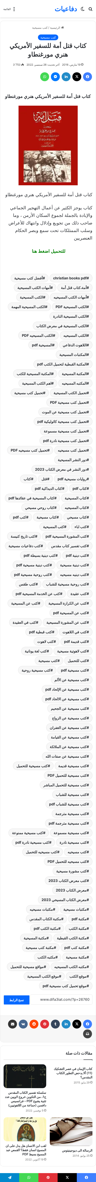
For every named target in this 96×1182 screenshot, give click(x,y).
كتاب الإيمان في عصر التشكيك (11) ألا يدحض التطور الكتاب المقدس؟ (73, 1073)
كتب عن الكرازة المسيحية (67, 603)
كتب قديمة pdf (75, 641)
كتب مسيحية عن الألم (70, 680)
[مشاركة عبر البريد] (12, 1024)
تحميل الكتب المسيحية (70, 393)
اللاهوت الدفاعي (75, 345)
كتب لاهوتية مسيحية (72, 651)
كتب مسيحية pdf (74, 670)
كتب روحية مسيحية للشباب (66, 584)
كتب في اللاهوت (75, 632)
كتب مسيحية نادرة (73, 842)
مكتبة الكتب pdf (46, 928)
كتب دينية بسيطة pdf (39, 555)
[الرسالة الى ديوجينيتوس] (71, 1131)
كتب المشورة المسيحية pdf (66, 536)
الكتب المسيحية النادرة (70, 316)
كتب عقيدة (79, 593)
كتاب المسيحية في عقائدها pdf (31, 498)
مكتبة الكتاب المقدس (45, 919)
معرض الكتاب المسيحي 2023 (64, 900)
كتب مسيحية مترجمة (71, 813)
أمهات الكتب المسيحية (33, 287)
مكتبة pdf (79, 919)
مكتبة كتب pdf (75, 947)
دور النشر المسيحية (72, 460)
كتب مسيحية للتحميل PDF (67, 775)
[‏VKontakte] (23, 1024)
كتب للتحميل (77, 660)
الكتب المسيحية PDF (71, 307)
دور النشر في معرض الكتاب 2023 (61, 469)
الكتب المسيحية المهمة (28, 307)
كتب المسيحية (53, 526)
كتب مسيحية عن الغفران (68, 727)
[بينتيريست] (44, 1024)
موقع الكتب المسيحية (43, 976)
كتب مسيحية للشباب (71, 794)
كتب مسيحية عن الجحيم (69, 708)
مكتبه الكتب (46, 957)
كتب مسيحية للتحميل (32, 766)
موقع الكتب (78, 976)
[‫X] (76, 76)
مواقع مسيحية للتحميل (27, 966)
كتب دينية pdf (76, 555)
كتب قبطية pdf (40, 632)
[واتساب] (44, 76)
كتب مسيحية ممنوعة (27, 833)
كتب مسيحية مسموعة (70, 833)
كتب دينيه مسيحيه (73, 574)
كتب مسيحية (40, 27)
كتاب (27, 479)
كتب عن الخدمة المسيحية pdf (38, 593)
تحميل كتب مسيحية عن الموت (64, 412)
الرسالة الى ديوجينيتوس (77, 1150)
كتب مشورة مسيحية (71, 871)
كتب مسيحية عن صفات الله (66, 756)
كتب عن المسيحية (24, 603)
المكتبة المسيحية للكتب (34, 373)
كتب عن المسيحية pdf (70, 613)
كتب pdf (19, 517)
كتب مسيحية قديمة (72, 766)
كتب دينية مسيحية (73, 565)
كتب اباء (81, 526)
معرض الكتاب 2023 (71, 890)
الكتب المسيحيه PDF (37, 335)
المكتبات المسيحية (73, 354)
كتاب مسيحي (77, 517)
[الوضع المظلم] (82, 10)
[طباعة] (87, 1033)
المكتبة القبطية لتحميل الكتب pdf (62, 364)
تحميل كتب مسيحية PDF (68, 402)
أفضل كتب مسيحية (28, 278)
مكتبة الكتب (78, 928)
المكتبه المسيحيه (74, 383)
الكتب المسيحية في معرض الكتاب (61, 326)
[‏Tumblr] (55, 1024)
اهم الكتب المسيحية (36, 383)
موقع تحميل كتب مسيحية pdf (65, 986)
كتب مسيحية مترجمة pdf (68, 823)
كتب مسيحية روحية (36, 670)
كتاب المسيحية (76, 498)
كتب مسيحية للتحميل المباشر (65, 785)
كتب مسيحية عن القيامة (69, 737)
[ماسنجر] (55, 76)
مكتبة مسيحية (76, 957)
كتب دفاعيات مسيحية (24, 546)
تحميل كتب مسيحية (28, 393)
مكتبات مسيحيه (41, 909)
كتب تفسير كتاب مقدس (69, 546)
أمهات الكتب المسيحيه (70, 297)
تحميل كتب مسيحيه (72, 450)
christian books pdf (70, 278)
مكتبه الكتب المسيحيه (70, 966)
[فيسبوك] (87, 76)
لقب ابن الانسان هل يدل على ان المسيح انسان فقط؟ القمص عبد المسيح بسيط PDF (26, 1150)
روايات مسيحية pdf (72, 479)
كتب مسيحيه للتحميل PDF (67, 861)
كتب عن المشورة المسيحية (66, 622)
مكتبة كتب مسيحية (40, 947)
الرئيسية (55, 27)
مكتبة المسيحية (35, 938)
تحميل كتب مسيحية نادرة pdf (65, 440)
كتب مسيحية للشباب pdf (68, 804)
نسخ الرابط (16, 1000)
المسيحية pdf (42, 345)
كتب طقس (27, 584)
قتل (44, 479)
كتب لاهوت (45, 641)
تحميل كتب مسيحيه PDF (29, 450)
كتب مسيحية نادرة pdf (32, 842)
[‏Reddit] (33, 1024)
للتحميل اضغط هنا (48, 251)
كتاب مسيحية (46, 517)
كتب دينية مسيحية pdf (33, 565)
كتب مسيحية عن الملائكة (68, 746)
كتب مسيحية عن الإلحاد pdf (66, 689)
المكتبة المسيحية (74, 373)
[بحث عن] (90, 10)
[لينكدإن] (66, 76)
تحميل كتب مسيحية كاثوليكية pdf (62, 421)
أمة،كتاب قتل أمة (74, 287)
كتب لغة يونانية (36, 651)
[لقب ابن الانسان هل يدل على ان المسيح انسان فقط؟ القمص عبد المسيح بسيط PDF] (25, 1129)
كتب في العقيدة (24, 622)
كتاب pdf (80, 488)
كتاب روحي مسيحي (39, 507)
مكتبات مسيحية (75, 909)
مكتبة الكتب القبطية (72, 938)
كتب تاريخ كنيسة (23, 536)
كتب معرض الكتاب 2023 (67, 880)
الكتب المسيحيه (75, 335)
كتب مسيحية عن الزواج (69, 718)
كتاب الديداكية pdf (48, 488)
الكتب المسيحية (31, 297)
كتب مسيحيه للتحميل (41, 852)
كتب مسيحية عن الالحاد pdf (66, 699)
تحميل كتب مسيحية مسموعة (65, 431)
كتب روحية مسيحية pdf (32, 574)
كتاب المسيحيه (76, 507)
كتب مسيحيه (77, 852)
